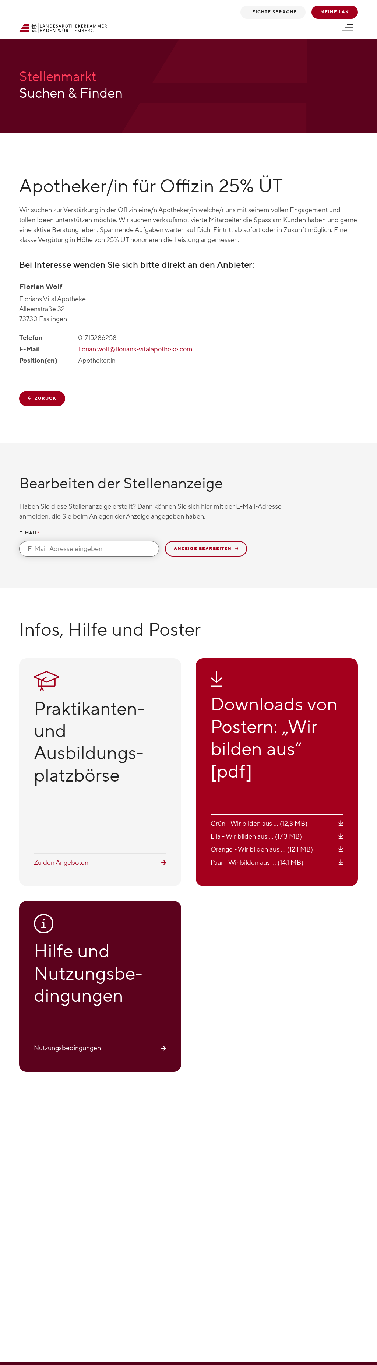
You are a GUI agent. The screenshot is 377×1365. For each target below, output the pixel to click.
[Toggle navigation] (348, 28)
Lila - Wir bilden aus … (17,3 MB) (256, 836)
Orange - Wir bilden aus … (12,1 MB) (262, 849)
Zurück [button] (44, 398)
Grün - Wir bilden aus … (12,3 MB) (259, 824)
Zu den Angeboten (61, 863)
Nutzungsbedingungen (67, 1048)
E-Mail (29, 533)
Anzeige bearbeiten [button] (203, 548)
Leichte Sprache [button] (273, 12)
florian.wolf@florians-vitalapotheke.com (135, 349)
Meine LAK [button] (334, 12)
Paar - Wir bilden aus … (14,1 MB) (257, 863)
